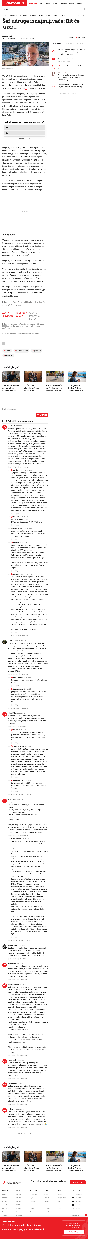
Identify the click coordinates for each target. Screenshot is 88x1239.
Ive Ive (15, 730)
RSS (59, 1208)
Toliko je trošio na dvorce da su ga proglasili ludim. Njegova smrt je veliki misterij (71, 76)
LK (11, 470)
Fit (31, 1215)
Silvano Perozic (19, 746)
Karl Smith (12, 426)
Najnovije (13, 15)
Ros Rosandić (18, 780)
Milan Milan (12, 713)
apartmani (37, 351)
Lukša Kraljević (18, 470)
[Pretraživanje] (84, 9)
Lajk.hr (46, 1201)
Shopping (33, 1194)
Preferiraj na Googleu (77, 37)
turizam (7, 351)
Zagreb (54, 15)
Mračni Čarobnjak (14, 984)
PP (11, 677)
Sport (55, 3)
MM (4, 714)
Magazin (33, 1191)
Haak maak (12, 1060)
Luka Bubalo (17, 839)
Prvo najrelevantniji (25, 421)
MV (4, 1110)
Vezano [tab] (80, 43)
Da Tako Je (17, 517)
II (11, 729)
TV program (62, 1198)
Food (32, 1205)
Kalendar (47, 1212)
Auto (31, 1212)
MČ (4, 985)
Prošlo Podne (18, 677)
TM (4, 965)
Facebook (78, 1194)
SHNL (18, 1205)
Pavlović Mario (18, 528)
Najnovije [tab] (57, 43)
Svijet (41, 15)
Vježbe (46, 1205)
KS (4, 427)
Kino (59, 1201)
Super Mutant (13, 641)
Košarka (19, 1208)
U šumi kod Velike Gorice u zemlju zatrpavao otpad (71, 60)
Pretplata (33, 3)
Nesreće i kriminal (65, 15)
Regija (47, 15)
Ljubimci (33, 1201)
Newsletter (76, 1215)
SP (11, 746)
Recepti (46, 1198)
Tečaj (60, 1194)
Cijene (79, 3)
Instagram (78, 1201)
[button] (5, 376)
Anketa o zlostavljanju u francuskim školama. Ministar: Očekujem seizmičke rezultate (71, 52)
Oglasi (71, 3)
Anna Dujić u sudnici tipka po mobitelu (71, 67)
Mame (32, 1208)
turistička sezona (21, 351)
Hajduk (18, 1201)
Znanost (5, 1215)
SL (11, 689)
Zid (41, 3)
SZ (4, 801)
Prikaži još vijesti (68, 93)
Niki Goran (12, 1083)
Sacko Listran (18, 689)
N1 (26, 88)
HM (4, 1061)
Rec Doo (16, 542)
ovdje (12, 326)
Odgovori (47, 1208)
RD (11, 542)
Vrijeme (60, 1205)
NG (4, 1084)
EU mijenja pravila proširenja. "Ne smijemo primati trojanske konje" (70, 85)
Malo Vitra (12, 1109)
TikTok (77, 1205)
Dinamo (19, 1198)
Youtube (78, 1198)
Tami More (12, 963)
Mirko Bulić (8, 355)
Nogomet (19, 1194)
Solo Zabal (12, 799)
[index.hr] (14, 3)
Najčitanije (23, 15)
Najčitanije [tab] (69, 43)
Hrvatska (33, 15)
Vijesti (47, 3)
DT (11, 516)
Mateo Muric (12, 945)
